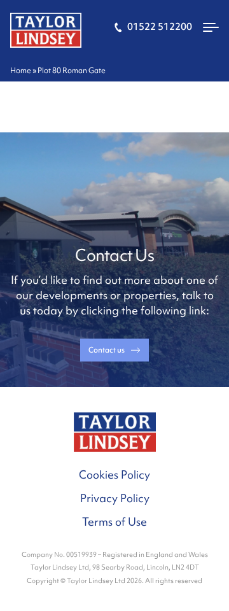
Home (20, 71)
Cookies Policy (114, 474)
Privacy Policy (114, 498)
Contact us (106, 350)
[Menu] (211, 30)
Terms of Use (114, 521)
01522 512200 (158, 26)
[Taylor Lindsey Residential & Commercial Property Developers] (45, 29)
